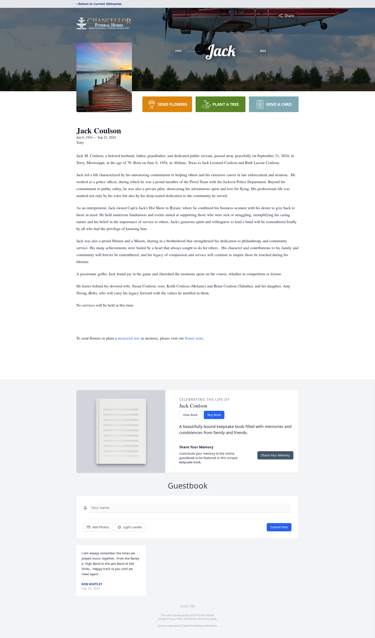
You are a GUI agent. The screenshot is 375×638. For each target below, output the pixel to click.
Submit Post (279, 527)
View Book (190, 415)
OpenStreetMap (192, 626)
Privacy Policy (175, 619)
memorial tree (129, 338)
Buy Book (214, 415)
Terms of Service (199, 619)
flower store (194, 338)
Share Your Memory (275, 455)
